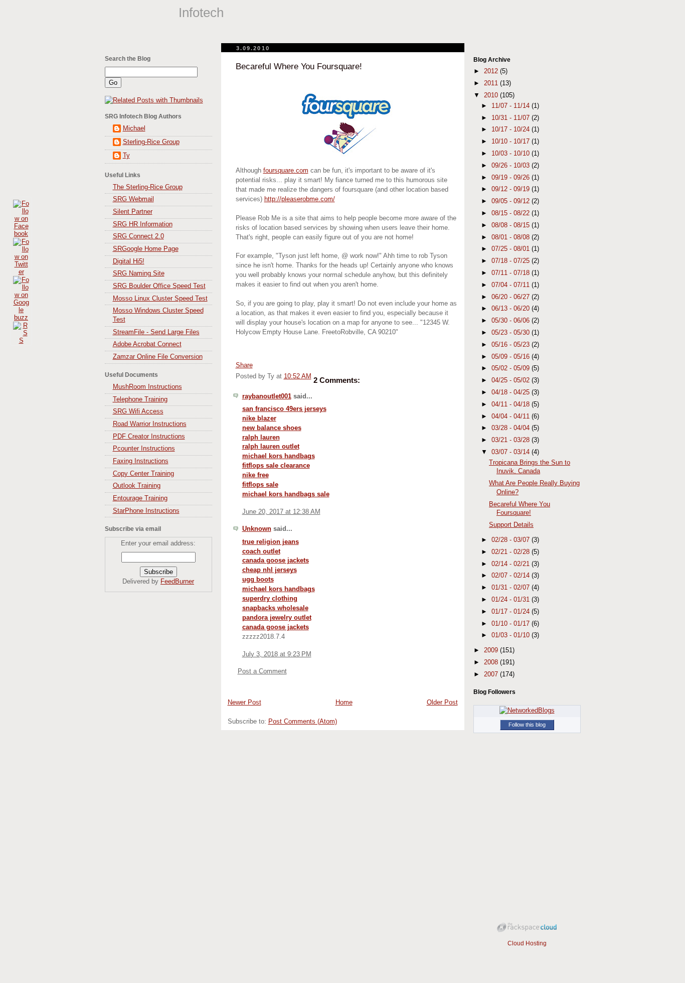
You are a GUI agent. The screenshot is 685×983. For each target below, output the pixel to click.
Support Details (511, 524)
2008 (492, 662)
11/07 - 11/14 (511, 105)
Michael (134, 128)
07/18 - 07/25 (511, 260)
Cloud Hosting (527, 943)
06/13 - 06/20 (511, 308)
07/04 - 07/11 (511, 285)
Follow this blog (527, 725)
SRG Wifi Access (138, 411)
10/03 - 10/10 (511, 153)
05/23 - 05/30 (511, 332)
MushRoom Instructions (147, 386)
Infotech (201, 12)
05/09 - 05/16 (511, 356)
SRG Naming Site (138, 273)
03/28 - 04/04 (511, 428)
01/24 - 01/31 (511, 599)
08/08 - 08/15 (511, 225)
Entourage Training (140, 498)
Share (244, 365)
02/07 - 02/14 (511, 575)
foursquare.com (285, 170)
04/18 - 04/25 (511, 392)
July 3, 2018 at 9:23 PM (276, 654)
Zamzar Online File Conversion (158, 356)
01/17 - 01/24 (511, 611)
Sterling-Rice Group (151, 142)
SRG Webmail (133, 199)
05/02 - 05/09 (511, 368)
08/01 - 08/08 (511, 237)
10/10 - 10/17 (511, 141)
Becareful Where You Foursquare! (299, 66)
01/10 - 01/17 (511, 623)
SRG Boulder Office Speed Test (159, 286)
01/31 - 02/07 (511, 587)
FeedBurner (177, 581)
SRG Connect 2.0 (138, 236)
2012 (492, 71)
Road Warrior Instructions (150, 424)
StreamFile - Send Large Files (156, 332)
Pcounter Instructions (144, 448)
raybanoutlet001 (266, 396)
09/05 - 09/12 (511, 201)
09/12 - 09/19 (511, 189)
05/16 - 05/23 (511, 344)
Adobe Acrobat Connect (147, 344)
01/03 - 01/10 (511, 635)
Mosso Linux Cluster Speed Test (160, 298)
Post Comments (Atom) (302, 721)
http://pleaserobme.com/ (299, 199)
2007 (492, 674)
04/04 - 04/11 (511, 416)
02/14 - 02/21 (511, 564)
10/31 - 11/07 (511, 117)
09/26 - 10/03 (511, 165)
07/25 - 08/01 (511, 248)
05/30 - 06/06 (511, 320)
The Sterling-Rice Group (148, 187)
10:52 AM (297, 376)
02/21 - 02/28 (511, 551)
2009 (492, 650)
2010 (492, 95)
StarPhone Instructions (146, 510)
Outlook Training (136, 485)
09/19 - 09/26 (511, 177)
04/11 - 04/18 (511, 404)
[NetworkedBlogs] (527, 710)
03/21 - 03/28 (511, 440)
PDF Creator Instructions (149, 436)
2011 (492, 83)
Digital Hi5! (128, 261)
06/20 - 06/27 (511, 297)
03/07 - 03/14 (511, 452)
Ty (126, 155)
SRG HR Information (143, 224)
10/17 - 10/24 (511, 129)
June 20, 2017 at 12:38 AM (281, 511)
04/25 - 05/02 (511, 380)
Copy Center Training (143, 473)
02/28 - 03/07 (511, 539)
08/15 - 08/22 (511, 213)
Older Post (442, 702)
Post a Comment (262, 671)
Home (344, 702)
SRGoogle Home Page (146, 248)
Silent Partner (132, 211)
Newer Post (244, 702)
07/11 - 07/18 (511, 272)
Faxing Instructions (140, 461)
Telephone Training (140, 399)
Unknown (256, 528)
